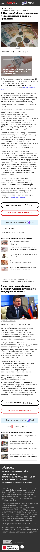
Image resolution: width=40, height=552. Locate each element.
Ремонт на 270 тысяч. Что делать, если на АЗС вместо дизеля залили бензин (23, 436)
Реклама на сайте (20, 471)
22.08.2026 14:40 (7, 279)
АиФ (18, 48)
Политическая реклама (12, 477)
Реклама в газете (9, 474)
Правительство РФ (8, 321)
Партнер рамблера (19, 542)
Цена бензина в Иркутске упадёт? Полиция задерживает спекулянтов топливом (21, 443)
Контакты (6, 471)
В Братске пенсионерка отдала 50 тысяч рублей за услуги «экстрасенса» (23, 268)
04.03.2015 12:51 (6, 8)
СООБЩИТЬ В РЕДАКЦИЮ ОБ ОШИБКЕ (17, 483)
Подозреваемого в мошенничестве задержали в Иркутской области (21, 261)
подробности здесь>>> (18, 197)
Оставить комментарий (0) (20, 213)
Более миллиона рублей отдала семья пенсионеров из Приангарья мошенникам (23, 248)
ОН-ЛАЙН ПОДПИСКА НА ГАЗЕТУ (14, 480)
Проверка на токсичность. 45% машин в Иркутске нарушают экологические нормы (23, 455)
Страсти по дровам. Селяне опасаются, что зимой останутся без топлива (23, 449)
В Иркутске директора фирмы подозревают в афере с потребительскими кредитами (23, 242)
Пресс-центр (29, 477)
